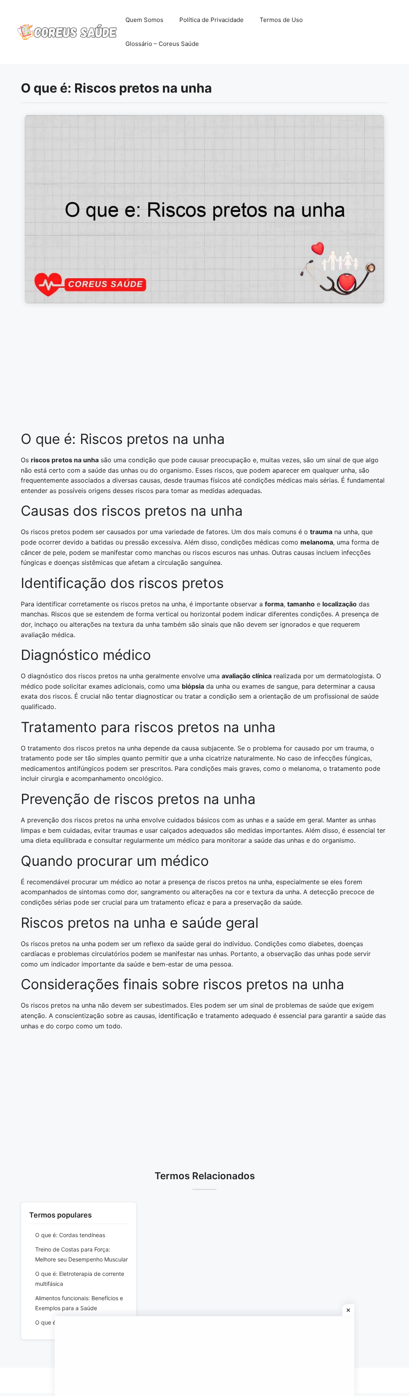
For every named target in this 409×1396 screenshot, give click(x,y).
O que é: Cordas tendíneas (70, 1235)
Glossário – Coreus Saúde (162, 44)
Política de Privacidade (211, 20)
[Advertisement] (204, 371)
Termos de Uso (281, 20)
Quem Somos (144, 20)
